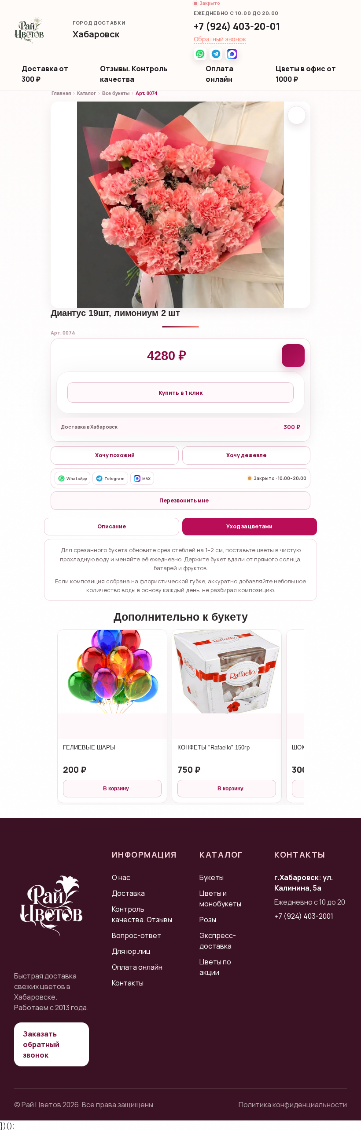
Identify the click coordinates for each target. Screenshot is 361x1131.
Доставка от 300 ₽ (45, 74)
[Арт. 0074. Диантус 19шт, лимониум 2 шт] (180, 205)
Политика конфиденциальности (293, 1104)
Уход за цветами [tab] (249, 526)
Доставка (128, 893)
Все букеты (115, 93)
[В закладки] (296, 115)
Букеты (211, 877)
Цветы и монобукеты (220, 898)
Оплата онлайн (219, 74)
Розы (207, 919)
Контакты (128, 983)
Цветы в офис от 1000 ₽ (306, 74)
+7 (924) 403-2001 (303, 916)
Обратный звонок (220, 39)
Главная (61, 93)
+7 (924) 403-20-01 (237, 26)
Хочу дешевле (246, 455)
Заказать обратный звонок (41, 1044)
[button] (100, 35)
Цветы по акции (215, 967)
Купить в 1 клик (180, 392)
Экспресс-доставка (217, 941)
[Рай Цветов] (29, 30)
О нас (121, 877)
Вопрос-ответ (136, 935)
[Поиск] (334, 30)
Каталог (86, 93)
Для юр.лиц (131, 951)
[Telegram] (216, 53)
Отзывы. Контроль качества (133, 74)
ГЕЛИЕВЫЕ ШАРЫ (89, 747)
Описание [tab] (111, 526)
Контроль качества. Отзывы (142, 914)
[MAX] (231, 53)
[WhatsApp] (200, 53)
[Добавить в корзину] (293, 355)
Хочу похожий (115, 455)
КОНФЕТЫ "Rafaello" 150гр (213, 747)
